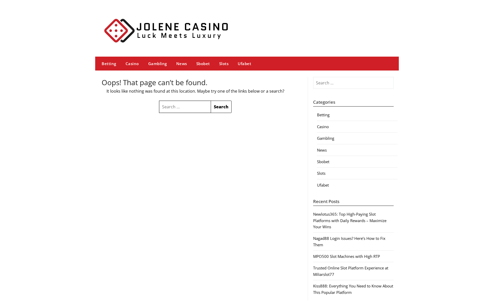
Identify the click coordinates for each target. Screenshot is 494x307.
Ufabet (244, 63)
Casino (132, 63)
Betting (109, 63)
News (181, 63)
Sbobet (203, 63)
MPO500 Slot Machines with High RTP (346, 256)
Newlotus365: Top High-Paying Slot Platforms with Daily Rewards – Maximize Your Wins (349, 220)
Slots (224, 63)
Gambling (157, 63)
